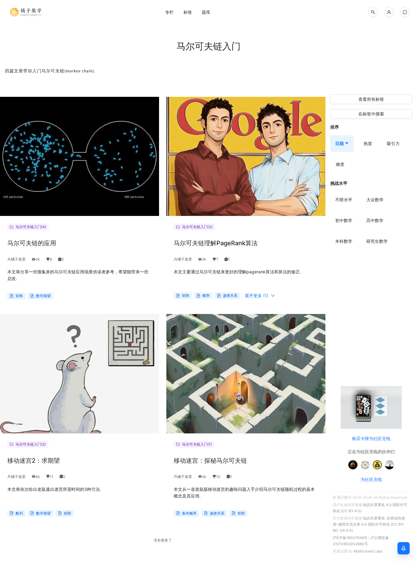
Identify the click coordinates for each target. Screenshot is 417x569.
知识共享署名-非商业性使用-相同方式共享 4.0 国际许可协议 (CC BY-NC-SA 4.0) (369, 524)
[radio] (343, 199)
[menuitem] (169, 12)
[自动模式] (405, 12)
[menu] (206, 12)
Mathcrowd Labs (368, 551)
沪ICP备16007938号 (350, 537)
